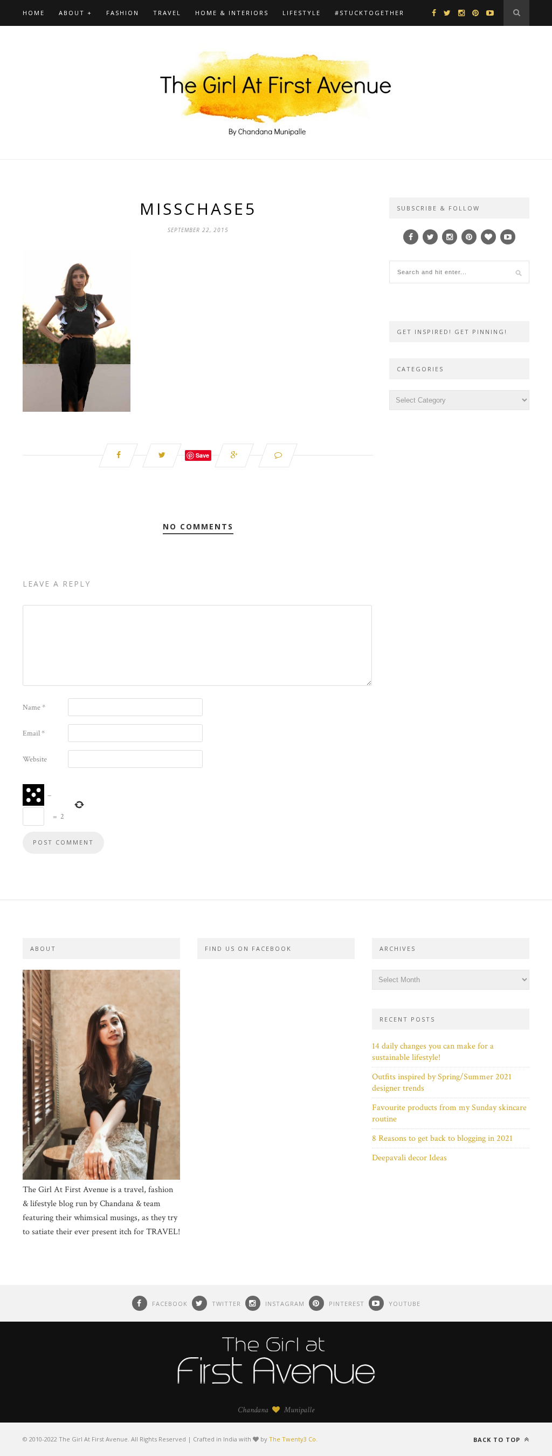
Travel (167, 13)
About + (75, 13)
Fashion (122, 13)
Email (34, 733)
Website (35, 759)
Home (34, 13)
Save (202, 455)
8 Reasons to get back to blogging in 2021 (442, 1138)
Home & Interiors (231, 13)
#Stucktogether (369, 13)
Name (34, 707)
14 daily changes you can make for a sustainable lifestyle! (433, 1051)
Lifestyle (301, 13)
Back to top (497, 1439)
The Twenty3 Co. (293, 1439)
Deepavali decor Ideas (409, 1158)
